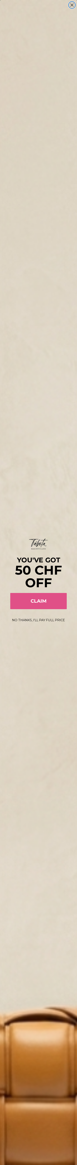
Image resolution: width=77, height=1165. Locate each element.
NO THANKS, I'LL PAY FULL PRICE (38, 620)
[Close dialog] (72, 5)
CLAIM (39, 601)
